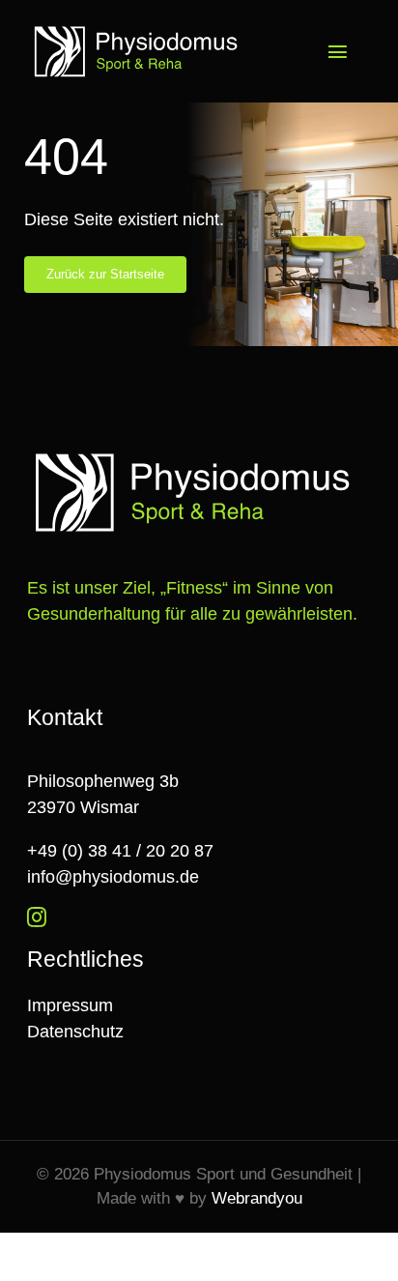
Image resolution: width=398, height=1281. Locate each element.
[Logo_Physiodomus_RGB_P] (140, 28)
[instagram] (36, 917)
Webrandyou (257, 1198)
